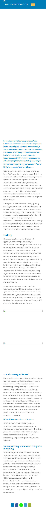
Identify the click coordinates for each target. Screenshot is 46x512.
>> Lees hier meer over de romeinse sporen (18, 419)
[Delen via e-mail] (29, 505)
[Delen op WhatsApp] (21, 505)
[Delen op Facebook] (16, 505)
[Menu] (34, 4)
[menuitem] (33, 4)
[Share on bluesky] (12, 505)
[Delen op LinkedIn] (25, 505)
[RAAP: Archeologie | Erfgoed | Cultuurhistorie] (19, 4)
